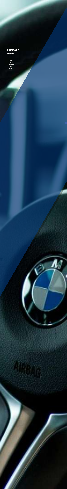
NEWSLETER (11, 67)
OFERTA (10, 61)
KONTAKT (11, 69)
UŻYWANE (11, 63)
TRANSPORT (12, 65)
